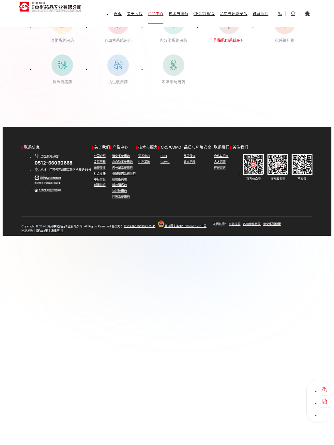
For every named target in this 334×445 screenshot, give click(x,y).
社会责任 (100, 173)
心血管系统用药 (122, 162)
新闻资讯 (100, 185)
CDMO (165, 162)
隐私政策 (42, 230)
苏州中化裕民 (252, 224)
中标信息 (100, 179)
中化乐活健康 (272, 224)
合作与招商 (221, 156)
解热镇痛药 (119, 185)
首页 (55, 33)
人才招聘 (220, 162)
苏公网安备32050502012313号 (185, 226)
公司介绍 (100, 156)
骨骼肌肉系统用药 (93, 33)
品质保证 (189, 156)
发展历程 (100, 162)
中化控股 (234, 224)
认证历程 (189, 162)
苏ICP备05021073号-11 (139, 226)
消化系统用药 (121, 156)
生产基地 (144, 162)
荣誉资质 (100, 167)
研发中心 (144, 156)
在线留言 (220, 167)
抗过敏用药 (119, 191)
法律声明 (57, 230)
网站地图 (27, 230)
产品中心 (68, 33)
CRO (163, 156)
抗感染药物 (119, 179)
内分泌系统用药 (122, 167)
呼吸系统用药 (121, 196)
